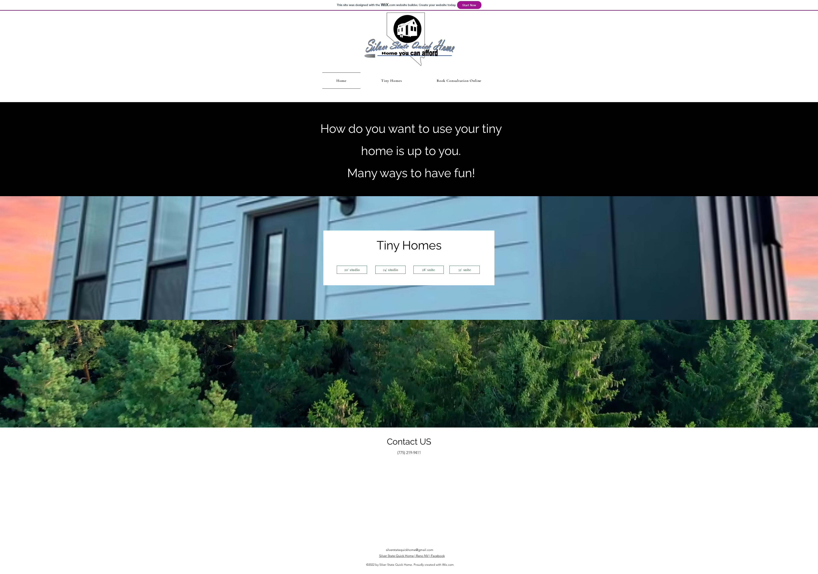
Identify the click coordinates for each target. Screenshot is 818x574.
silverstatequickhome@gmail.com (409, 550)
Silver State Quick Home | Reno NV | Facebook (412, 556)
